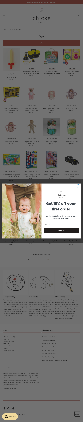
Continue (61, 230)
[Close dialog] (78, 186)
